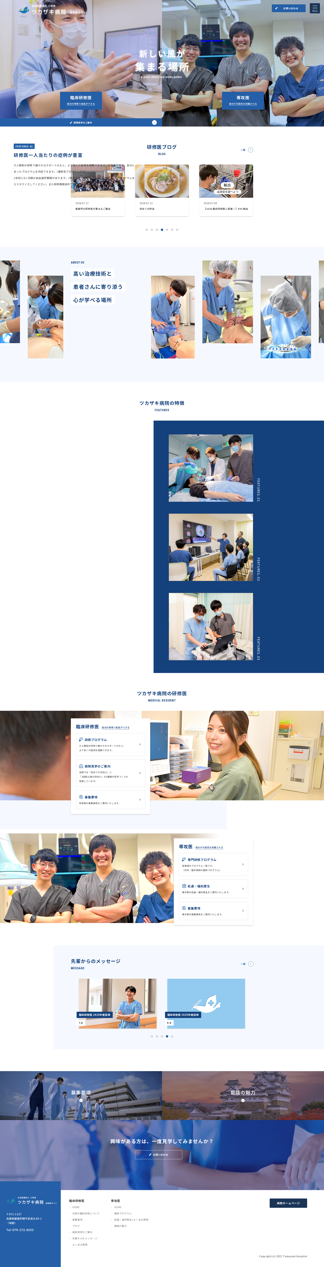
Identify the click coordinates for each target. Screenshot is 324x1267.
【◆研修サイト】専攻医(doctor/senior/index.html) (243, 63)
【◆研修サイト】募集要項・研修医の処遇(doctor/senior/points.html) (81, 1095)
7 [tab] (177, 230)
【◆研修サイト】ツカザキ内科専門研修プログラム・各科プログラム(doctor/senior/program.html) (213, 864)
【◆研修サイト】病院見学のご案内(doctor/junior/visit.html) (110, 773)
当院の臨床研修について (86, 1213)
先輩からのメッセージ (84, 1238)
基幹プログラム (123, 1213)
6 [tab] (172, 230)
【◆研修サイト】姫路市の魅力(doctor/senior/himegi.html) (243, 1095)
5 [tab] (172, 1036)
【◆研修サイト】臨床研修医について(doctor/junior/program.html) (110, 744)
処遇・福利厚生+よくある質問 (131, 1219)
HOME (76, 1207)
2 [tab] (157, 1036)
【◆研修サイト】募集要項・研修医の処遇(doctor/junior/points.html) (110, 800)
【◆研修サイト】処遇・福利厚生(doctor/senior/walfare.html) (213, 889)
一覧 (243, 150)
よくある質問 (79, 1244)
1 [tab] (152, 1036)
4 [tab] (167, 1036)
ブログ (76, 1226)
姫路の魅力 (120, 1226)
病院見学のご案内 (82, 1232)
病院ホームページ (288, 1203)
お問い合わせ (290, 8)
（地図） (11, 1223)
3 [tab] (162, 1036)
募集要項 (77, 1219)
